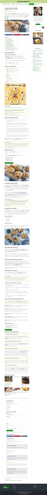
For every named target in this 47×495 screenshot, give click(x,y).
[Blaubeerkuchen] (25, 383)
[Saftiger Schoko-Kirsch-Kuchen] (17, 390)
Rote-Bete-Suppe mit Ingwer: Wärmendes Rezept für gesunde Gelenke (37, 61)
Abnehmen (31, 4)
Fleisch (24, 4)
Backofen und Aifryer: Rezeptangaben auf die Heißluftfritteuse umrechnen (37, 69)
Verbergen (9, 37)
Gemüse (20, 4)
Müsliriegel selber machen (9, 159)
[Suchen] (43, 27)
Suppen (13, 4)
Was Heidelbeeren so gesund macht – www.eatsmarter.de (13, 480)
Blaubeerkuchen (24, 385)
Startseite (4, 4)
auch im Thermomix (21, 60)
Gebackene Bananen (9, 327)
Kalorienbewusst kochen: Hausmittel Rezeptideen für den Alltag (37, 57)
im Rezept (20, 273)
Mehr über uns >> (38, 24)
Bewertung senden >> (9, 430)
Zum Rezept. (6, 18)
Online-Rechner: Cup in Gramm (37, 67)
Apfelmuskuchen (8, 160)
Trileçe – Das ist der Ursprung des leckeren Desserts (8, 394)
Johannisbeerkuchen (16, 376)
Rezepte (9, 4)
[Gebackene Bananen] (25, 390)
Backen (27, 4)
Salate (17, 4)
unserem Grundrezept (14, 256)
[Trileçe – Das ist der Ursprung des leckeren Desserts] (8, 391)
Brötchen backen (8, 326)
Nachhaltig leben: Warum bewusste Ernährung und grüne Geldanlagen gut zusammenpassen (38, 54)
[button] (9, 34)
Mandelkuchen (8, 158)
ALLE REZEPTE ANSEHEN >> (8, 329)
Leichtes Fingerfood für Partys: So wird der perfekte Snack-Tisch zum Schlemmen (38, 64)
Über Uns (36, 4)
